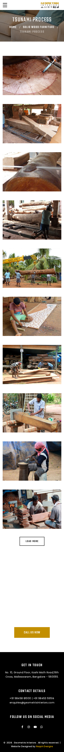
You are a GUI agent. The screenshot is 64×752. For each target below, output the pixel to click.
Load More (32, 541)
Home (13, 27)
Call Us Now (32, 632)
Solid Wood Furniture (39, 27)
